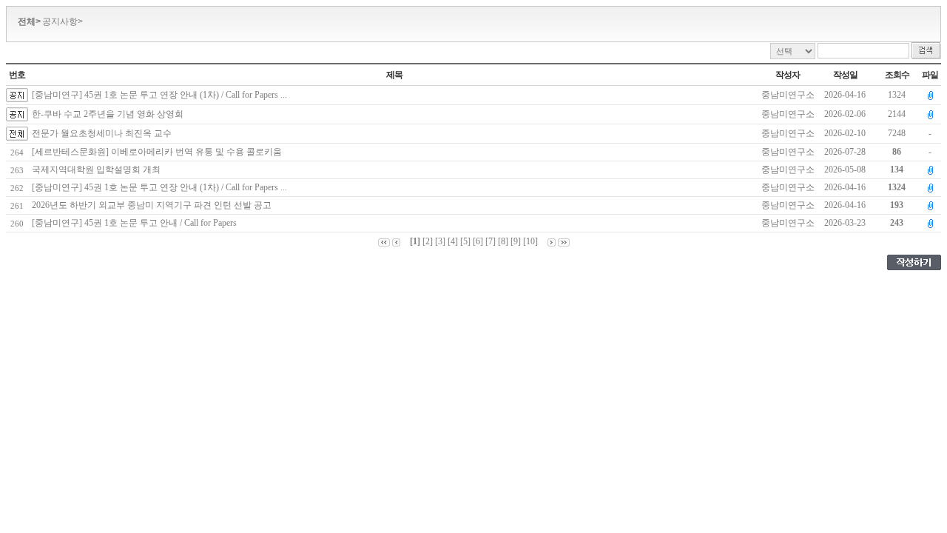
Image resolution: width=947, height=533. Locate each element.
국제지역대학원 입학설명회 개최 (98, 169)
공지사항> (62, 21)
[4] (453, 241)
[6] (478, 241)
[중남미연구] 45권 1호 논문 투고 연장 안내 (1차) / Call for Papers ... (159, 95)
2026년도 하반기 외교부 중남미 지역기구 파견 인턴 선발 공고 (154, 205)
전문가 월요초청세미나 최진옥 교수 (102, 133)
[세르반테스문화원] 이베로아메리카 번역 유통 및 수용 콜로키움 (159, 152)
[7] (490, 241)
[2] (427, 241)
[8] (503, 241)
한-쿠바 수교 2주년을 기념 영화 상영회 (107, 114)
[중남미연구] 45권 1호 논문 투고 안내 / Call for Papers (136, 223)
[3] (440, 241)
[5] (465, 241)
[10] (530, 241)
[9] (515, 241)
